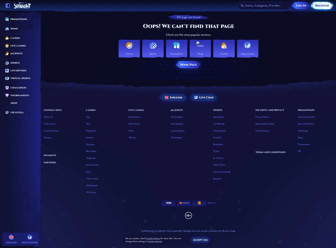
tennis (216, 151)
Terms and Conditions (270, 152)
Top (88, 117)
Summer (89, 137)
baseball (217, 178)
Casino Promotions (306, 117)
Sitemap (47, 137)
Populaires (91, 130)
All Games (91, 192)
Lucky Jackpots (178, 130)
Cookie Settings (155, 241)
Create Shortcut (51, 130)
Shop (300, 137)
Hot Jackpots (177, 117)
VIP (299, 151)
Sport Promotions (306, 123)
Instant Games (92, 164)
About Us (48, 117)
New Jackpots (177, 123)
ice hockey (218, 158)
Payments (50, 155)
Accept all (200, 240)
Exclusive (90, 144)
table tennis (219, 164)
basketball (218, 144)
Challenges (303, 130)
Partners (50, 162)
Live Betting (218, 123)
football (217, 137)
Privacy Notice (262, 117)
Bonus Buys (91, 151)
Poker (131, 130)
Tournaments (304, 144)
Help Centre (49, 123)
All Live (132, 137)
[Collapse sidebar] (7, 5)
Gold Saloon (134, 117)
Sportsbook (218, 117)
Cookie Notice (262, 130)
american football (222, 171)
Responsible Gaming (264, 123)
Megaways (91, 158)
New (88, 123)
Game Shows (134, 123)
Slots (88, 171)
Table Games (92, 178)
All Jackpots (91, 185)
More (210, 203)
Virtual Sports (219, 130)
